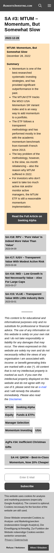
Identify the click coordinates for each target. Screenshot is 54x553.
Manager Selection (17, 422)
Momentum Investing (18, 430)
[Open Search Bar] (40, 5)
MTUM (9, 407)
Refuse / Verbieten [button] (15, 547)
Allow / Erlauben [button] (38, 547)
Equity (9, 414)
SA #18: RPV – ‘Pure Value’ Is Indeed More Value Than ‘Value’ (23, 241)
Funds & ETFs (25, 414)
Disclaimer (15, 399)
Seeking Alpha (25, 407)
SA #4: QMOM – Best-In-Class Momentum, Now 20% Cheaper (29, 460)
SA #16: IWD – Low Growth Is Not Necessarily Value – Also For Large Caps (24, 277)
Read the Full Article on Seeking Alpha (27, 218)
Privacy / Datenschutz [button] (16, 540)
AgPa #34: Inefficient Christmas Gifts (25, 444)
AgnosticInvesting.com (17, 5)
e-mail (42, 387)
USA (38, 430)
